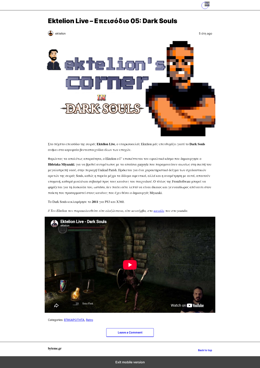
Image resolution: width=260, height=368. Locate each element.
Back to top (205, 350)
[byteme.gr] (68, 5)
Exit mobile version (130, 362)
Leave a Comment (130, 332)
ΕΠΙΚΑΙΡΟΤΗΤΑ (74, 319)
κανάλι (159, 210)
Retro (89, 319)
